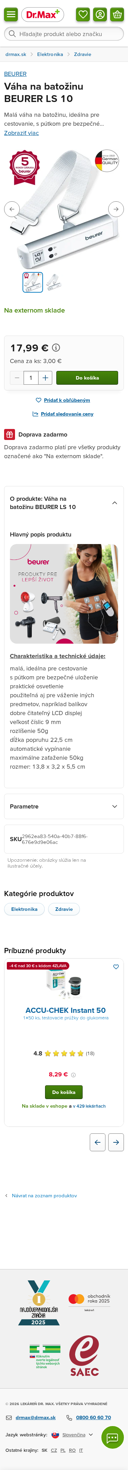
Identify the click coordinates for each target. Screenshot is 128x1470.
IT (81, 1450)
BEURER (15, 73)
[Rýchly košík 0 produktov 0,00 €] (117, 14)
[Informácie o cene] (55, 347)
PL (63, 1450)
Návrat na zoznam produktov (44, 1195)
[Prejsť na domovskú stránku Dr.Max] (42, 14)
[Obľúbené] (83, 14)
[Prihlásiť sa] (100, 14)
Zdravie (64, 909)
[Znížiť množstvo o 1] (17, 378)
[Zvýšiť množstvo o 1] (45, 378)
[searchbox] (64, 34)
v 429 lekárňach (89, 1106)
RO (72, 1450)
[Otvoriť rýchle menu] (11, 14)
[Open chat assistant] (113, 1437)
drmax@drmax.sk (36, 1417)
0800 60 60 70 (93, 1417)
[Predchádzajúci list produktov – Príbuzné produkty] (97, 1142)
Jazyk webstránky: (26, 1434)
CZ (54, 1450)
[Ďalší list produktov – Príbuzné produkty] (116, 1142)
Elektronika (24, 909)
